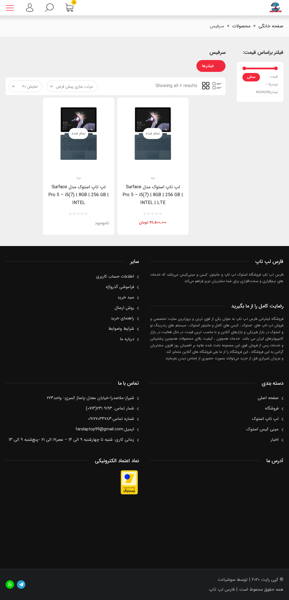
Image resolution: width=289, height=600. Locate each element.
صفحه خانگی (271, 26)
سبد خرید (125, 297)
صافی (251, 77)
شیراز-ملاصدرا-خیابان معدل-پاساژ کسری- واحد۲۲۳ (90, 398)
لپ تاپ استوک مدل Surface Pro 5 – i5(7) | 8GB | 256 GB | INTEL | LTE (152, 194)
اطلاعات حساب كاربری (115, 276)
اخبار (275, 439)
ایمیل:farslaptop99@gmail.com (104, 429)
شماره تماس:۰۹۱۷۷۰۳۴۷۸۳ (111, 418)
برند (152, 178)
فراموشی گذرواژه (120, 287)
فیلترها (208, 66)
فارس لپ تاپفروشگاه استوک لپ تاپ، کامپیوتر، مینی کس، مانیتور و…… (275, 8)
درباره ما (127, 339)
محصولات (241, 26)
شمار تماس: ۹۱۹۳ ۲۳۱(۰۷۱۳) (110, 408)
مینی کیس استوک (262, 429)
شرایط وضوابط (121, 328)
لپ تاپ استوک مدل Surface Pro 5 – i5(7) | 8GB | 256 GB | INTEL (78, 194)
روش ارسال (124, 307)
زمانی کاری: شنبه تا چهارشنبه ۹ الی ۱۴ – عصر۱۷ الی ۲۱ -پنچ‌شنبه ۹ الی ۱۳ (71, 439)
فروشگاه (272, 408)
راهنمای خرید (122, 318)
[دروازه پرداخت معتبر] (129, 493)
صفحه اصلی (268, 398)
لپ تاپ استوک (265, 418)
